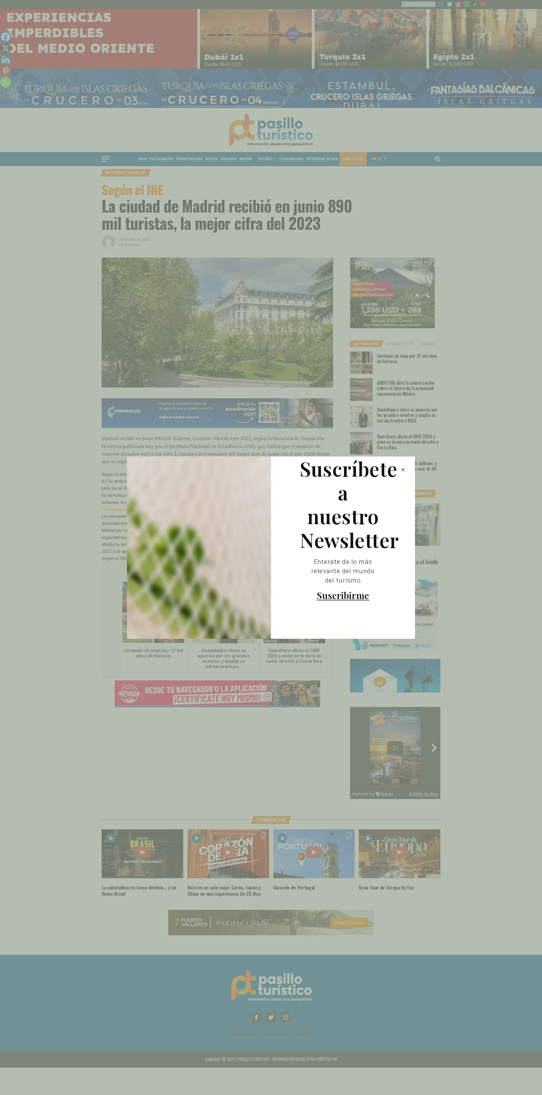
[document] (271, 547)
